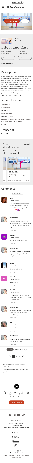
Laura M (12, 263)
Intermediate (7, 104)
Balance (5, 124)
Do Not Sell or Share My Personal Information (16, 427)
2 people (12, 200)
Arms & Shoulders (6, 121)
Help (14, 420)
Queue (22, 58)
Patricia (19, 310)
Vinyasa (9, 113)
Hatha (5, 113)
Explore (21, 423)
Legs (26, 119)
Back (29, 119)
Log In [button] (25, 21)
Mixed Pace (6, 107)
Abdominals (13, 119)
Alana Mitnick (5, 54)
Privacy (11, 423)
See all (26, 144)
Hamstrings (5, 119)
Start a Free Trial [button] (12, 21)
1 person (12, 266)
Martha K (12, 235)
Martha (19, 252)
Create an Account (18, 370)
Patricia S (12, 277)
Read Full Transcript (7, 134)
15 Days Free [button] (16, 2)
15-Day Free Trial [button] (16, 402)
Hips (19, 119)
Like (5, 58)
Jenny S (12, 198)
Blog (19, 420)
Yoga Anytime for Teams (16, 425)
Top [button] (10, 349)
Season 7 (17, 39)
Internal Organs (17, 121)
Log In (9, 370)
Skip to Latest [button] (16, 193)
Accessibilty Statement (16, 453)
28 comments (24, 54)
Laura (13, 295)
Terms (16, 423)
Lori (11, 322)
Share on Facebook (7, 63)
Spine (22, 119)
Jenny (17, 221)
